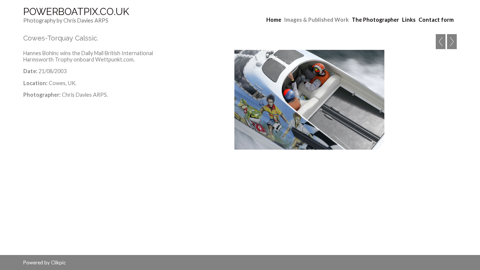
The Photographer (375, 19)
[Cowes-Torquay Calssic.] (309, 100)
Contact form (436, 19)
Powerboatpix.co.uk (76, 11)
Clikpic (58, 263)
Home (273, 19)
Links (409, 19)
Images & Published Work (316, 19)
